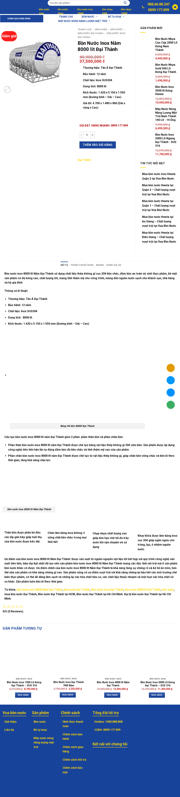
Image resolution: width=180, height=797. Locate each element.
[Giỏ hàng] (175, 7)
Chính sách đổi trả (74, 759)
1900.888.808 (114, 721)
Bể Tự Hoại (114, 16)
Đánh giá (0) (113, 265)
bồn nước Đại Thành (77, 589)
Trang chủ (84, 29)
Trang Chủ (66, 16)
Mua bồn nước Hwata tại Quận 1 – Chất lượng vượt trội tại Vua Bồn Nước (158, 205)
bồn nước (168, 589)
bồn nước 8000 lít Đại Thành (143, 589)
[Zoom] (7, 89)
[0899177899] (143, 7)
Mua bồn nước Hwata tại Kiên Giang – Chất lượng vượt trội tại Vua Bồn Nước (159, 237)
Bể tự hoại (40, 729)
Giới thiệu (10, 721)
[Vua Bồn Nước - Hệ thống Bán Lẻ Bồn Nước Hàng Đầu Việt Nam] (15, 7)
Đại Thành (84, 160)
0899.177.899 (158, 10)
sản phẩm (101, 29)
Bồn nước (88, 16)
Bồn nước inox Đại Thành (107, 589)
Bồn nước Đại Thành (90, 33)
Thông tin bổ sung (82, 265)
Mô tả (64, 265)
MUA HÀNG (23, 695)
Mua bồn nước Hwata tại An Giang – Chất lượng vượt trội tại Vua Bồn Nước (159, 221)
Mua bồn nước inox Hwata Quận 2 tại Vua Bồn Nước (158, 176)
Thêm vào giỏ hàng (97, 145)
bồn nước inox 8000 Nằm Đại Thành (39, 589)
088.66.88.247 (159, 4)
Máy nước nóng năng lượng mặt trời (82, 21)
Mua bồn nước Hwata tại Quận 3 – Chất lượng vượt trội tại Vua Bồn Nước (158, 190)
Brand (100, 265)
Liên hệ (9, 729)
